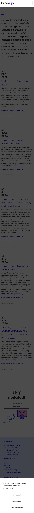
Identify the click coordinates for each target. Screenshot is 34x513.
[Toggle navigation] (30, 3)
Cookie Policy (8, 488)
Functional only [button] (17, 501)
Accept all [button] (17, 495)
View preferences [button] (17, 507)
